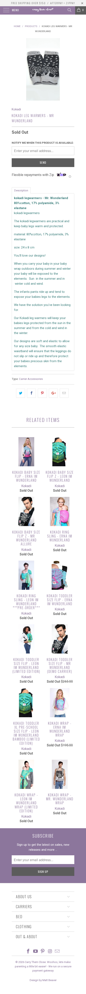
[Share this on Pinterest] (42, 393)
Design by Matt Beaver (43, 980)
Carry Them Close (35, 962)
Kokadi (16, 109)
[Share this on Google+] (53, 393)
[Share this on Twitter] (20, 393)
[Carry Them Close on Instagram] (50, 951)
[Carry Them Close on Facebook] (28, 951)
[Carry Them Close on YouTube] (35, 951)
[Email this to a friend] (64, 393)
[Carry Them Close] (43, 10)
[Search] (69, 9)
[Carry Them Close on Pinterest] (43, 951)
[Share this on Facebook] (31, 393)
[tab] (21, 190)
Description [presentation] (21, 190)
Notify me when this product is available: (43, 142)
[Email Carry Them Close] (57, 951)
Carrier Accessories (31, 378)
